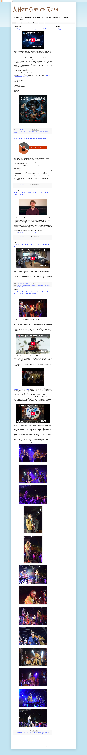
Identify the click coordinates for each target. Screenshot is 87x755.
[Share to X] (35, 130)
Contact (24, 22)
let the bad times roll (29, 131)
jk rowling (39, 237)
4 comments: (27, 184)
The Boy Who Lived (22, 232)
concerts (42, 732)
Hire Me (19, 22)
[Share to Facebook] (36, 130)
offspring (39, 131)
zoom (22, 286)
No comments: (27, 236)
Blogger (48, 746)
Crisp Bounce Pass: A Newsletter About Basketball (30, 138)
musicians (38, 733)
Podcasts (41, 22)
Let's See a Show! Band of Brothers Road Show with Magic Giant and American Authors (31, 293)
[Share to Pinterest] (38, 130)
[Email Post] (31, 129)
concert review (38, 732)
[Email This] (33, 130)
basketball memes (35, 185)
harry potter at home (34, 237)
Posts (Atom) (21, 738)
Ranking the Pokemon (32, 22)
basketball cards (23, 185)
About (46, 22)
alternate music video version (19, 398)
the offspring (47, 131)
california (24, 131)
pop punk (29, 285)
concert (18, 285)
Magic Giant (49, 321)
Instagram (59, 29)
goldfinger (21, 285)
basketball (18, 185)
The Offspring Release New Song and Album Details (31, 29)
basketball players (42, 185)
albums (18, 131)
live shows (23, 733)
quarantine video (34, 285)
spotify (49, 237)
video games (19, 286)
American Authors (18, 323)
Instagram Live (23, 442)
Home (14, 22)
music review (34, 733)
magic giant (28, 733)
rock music (43, 131)
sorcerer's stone (44, 237)
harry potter (29, 237)
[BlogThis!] (34, 130)
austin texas (27, 732)
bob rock (21, 131)
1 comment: (27, 283)
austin (24, 732)
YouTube (59, 31)
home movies (25, 285)
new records (35, 131)
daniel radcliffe (24, 237)
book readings (19, 237)
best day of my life (33, 732)
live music (20, 733)
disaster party (47, 732)
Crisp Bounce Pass (46, 162)
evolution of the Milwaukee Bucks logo (40, 170)
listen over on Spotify (34, 232)
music (31, 733)
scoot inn (42, 733)
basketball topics (48, 185)
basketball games (29, 185)
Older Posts (50, 736)
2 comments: (27, 129)
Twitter (58, 28)
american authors (19, 732)
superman (43, 285)
